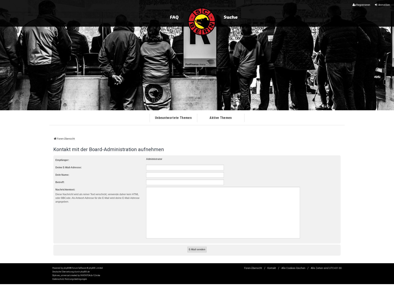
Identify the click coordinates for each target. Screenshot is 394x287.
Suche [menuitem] (231, 17)
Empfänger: (62, 160)
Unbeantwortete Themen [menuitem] (173, 118)
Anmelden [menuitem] (384, 4)
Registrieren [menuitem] (363, 4)
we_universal (63, 275)
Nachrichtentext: (65, 189)
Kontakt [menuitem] (271, 268)
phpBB (66, 268)
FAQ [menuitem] (174, 17)
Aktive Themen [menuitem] (221, 118)
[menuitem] (58, 279)
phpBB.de (85, 272)
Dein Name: (62, 174)
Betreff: (59, 182)
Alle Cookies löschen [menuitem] (293, 268)
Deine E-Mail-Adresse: (68, 167)
